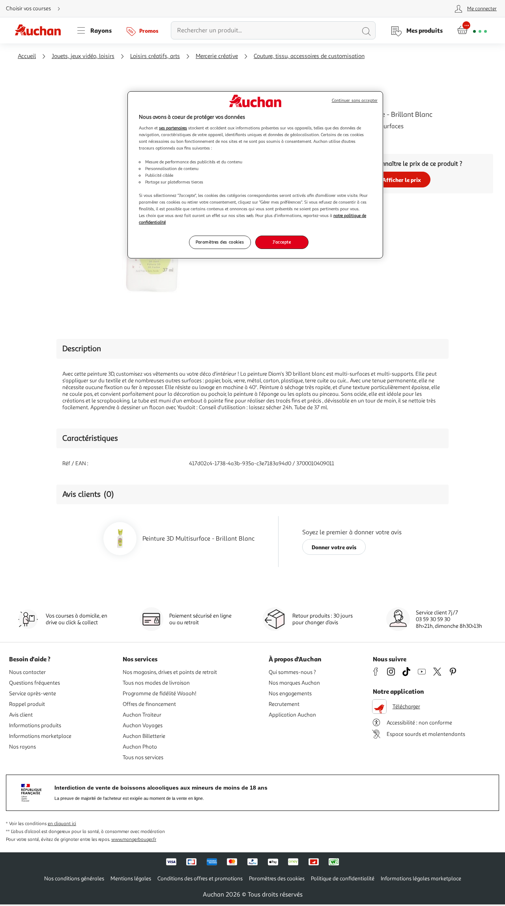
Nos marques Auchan (294, 683)
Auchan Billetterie (144, 736)
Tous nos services (143, 757)
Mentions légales (130, 878)
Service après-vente (32, 693)
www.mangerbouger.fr (133, 839)
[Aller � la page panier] (472, 30)
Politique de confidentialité (342, 878)
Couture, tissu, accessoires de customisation (309, 56)
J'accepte (282, 242)
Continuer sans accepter (355, 100)
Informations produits (35, 725)
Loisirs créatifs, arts (155, 56)
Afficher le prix (401, 179)
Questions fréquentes (34, 683)
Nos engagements (290, 693)
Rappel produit (27, 704)
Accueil (27, 56)
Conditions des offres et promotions (200, 878)
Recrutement (284, 704)
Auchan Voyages (143, 725)
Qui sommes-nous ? (292, 672)
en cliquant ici (62, 824)
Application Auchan (292, 714)
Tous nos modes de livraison (156, 683)
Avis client (21, 714)
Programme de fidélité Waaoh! (159, 693)
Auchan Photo (140, 746)
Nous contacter (27, 672)
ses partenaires (173, 128)
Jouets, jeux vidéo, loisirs (83, 56)
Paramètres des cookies (220, 242)
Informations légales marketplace (421, 878)
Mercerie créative (217, 56)
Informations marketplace (40, 736)
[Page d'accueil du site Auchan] (40, 30)
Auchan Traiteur (142, 714)
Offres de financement (149, 704)
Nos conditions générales (74, 878)
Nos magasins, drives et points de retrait (170, 672)
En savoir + (325, 138)
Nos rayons (22, 746)
